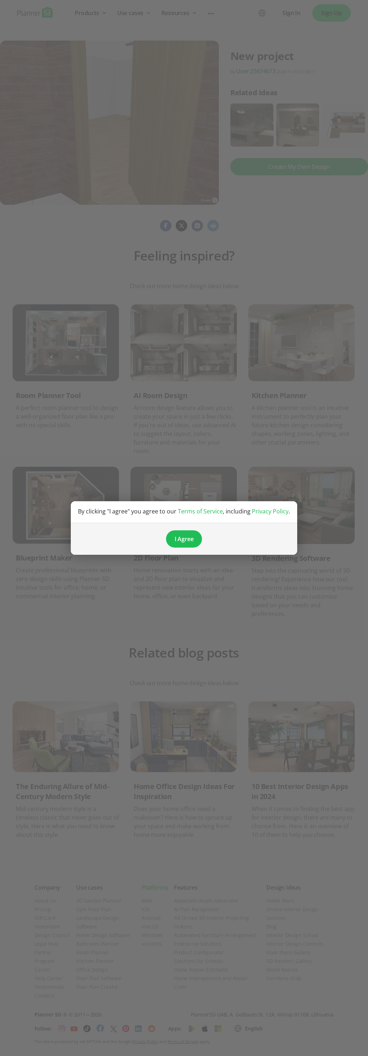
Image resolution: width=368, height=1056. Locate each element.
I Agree (184, 539)
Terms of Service (200, 511)
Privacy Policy (270, 511)
